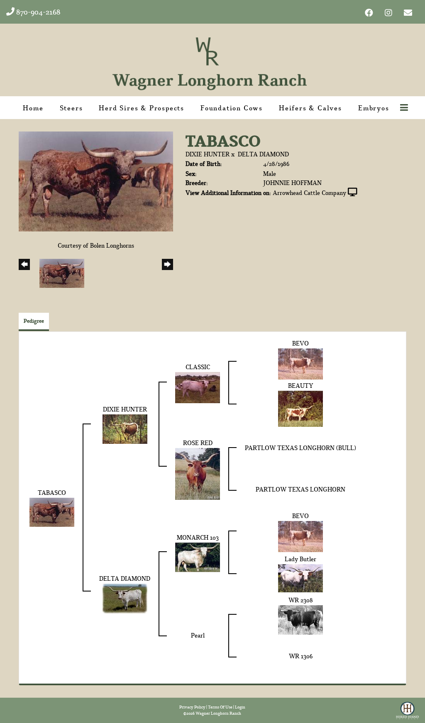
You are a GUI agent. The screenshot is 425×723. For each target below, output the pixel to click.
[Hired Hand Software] (407, 708)
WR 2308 (300, 600)
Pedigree (34, 321)
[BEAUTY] (300, 407)
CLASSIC (198, 367)
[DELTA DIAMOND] (125, 597)
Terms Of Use (220, 707)
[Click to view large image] (96, 180)
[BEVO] (300, 363)
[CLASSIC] (197, 386)
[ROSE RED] (197, 472)
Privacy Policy (192, 707)
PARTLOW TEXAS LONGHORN (300, 489)
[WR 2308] (300, 618)
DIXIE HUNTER (208, 154)
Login (240, 707)
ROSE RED (197, 442)
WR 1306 (301, 656)
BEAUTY (300, 385)
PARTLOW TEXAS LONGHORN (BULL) (300, 447)
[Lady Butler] (300, 577)
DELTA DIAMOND (263, 154)
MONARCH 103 (198, 537)
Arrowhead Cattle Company (309, 192)
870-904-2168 (38, 11)
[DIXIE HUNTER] (125, 428)
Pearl (198, 635)
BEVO (300, 343)
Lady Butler (300, 559)
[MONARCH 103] (197, 556)
